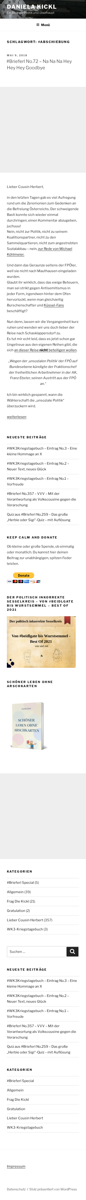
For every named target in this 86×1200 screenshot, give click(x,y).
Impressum (16, 1166)
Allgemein (15, 892)
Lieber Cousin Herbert (25, 920)
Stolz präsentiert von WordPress (53, 1189)
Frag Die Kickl (18, 901)
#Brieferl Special (20, 883)
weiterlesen (16, 417)
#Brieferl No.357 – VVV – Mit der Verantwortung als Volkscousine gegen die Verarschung (41, 499)
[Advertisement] (43, 130)
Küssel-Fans (54, 305)
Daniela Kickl (32, 6)
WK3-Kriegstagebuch (25, 929)
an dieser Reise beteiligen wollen (45, 350)
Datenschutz (16, 1189)
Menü (45, 25)
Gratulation (16, 911)
